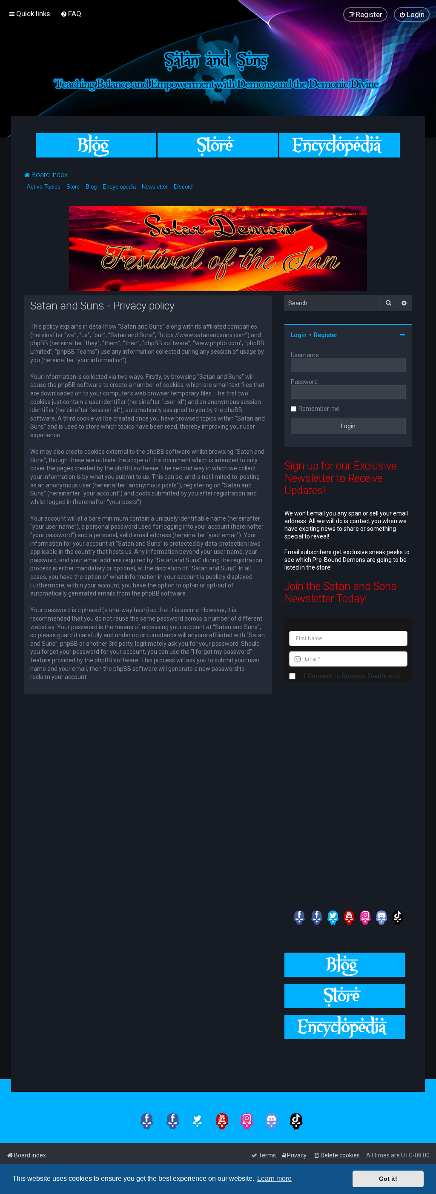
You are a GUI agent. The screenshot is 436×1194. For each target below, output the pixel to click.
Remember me (318, 408)
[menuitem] (70, 13)
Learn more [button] (274, 1178)
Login (299, 335)
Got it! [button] (388, 1178)
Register (326, 335)
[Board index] (218, 69)
